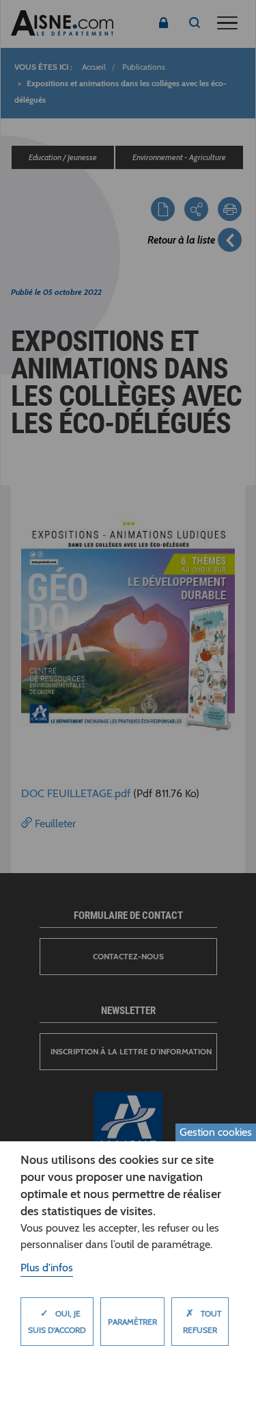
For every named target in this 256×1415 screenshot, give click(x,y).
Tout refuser (202, 1321)
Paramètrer (132, 1321)
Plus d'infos (46, 1267)
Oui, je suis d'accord (57, 1321)
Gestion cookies (216, 1132)
